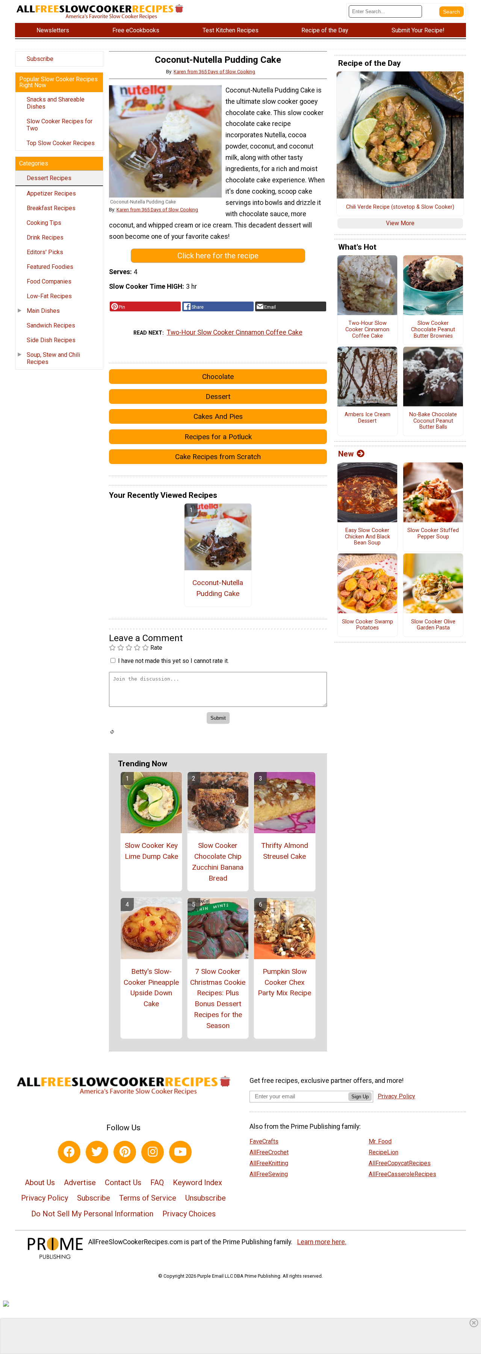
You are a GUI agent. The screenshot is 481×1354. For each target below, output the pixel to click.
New (346, 453)
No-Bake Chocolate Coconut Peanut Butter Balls (433, 421)
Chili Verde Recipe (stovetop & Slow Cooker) (400, 207)
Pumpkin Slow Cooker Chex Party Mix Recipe (284, 982)
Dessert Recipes (49, 178)
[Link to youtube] (180, 1152)
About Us (40, 1182)
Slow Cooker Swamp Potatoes (367, 625)
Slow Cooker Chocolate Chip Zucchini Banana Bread (218, 861)
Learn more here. (321, 1242)
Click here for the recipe (218, 255)
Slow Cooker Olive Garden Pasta (433, 625)
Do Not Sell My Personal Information (92, 1213)
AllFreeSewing (269, 1174)
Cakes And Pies (218, 416)
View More (400, 223)
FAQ (157, 1182)
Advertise (80, 1182)
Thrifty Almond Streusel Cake (284, 851)
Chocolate (218, 376)
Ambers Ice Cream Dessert (367, 418)
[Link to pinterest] (124, 1152)
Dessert (218, 396)
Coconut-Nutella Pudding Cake (217, 588)
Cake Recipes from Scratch (218, 456)
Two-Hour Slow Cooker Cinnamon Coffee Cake (235, 332)
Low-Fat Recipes (49, 296)
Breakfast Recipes (51, 208)
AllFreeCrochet (269, 1152)
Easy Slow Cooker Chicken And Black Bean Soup (367, 537)
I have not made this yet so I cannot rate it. (173, 660)
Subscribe (40, 58)
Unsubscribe (205, 1197)
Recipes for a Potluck (218, 436)
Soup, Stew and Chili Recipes (53, 358)
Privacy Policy (44, 1197)
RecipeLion (383, 1152)
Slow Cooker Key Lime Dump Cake (151, 851)
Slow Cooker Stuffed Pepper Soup (433, 534)
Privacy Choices (189, 1213)
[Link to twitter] (97, 1152)
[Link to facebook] (69, 1152)
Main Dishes (43, 310)
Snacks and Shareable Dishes (56, 103)
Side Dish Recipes (51, 340)
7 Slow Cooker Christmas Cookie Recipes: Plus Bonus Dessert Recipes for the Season (217, 998)
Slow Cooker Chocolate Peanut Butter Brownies (433, 329)
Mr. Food (380, 1141)
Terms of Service (147, 1197)
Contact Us (123, 1182)
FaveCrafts (264, 1141)
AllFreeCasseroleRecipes (402, 1174)
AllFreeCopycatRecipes (400, 1163)
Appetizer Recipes (51, 193)
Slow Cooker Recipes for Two (59, 125)
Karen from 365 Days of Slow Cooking (214, 71)
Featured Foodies (50, 266)
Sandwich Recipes (51, 325)
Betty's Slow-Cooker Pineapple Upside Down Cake (151, 987)
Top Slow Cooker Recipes (61, 143)
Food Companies (49, 281)
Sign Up (360, 1096)
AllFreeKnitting (269, 1163)
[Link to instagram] (152, 1152)
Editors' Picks (45, 252)
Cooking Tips (44, 222)
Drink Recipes (45, 237)
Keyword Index (197, 1182)
